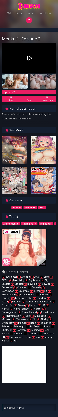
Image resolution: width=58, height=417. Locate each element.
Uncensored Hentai (20, 337)
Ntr (34, 319)
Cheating (22, 287)
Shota (47, 326)
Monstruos (22, 319)
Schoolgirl (19, 326)
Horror (37, 308)
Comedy (36, 287)
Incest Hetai (48, 312)
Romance (46, 322)
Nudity (44, 319)
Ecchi (36, 291)
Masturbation (13, 315)
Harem (30, 13)
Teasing (35, 330)
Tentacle (18, 333)
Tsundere (30, 207)
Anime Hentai (10, 223)
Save (11, 100)
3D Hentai (11, 276)
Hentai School (21, 308)
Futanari (17, 301)
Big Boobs (46, 223)
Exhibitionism (27, 294)
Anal (37, 276)
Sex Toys (34, 326)
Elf (46, 291)
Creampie (24, 291)
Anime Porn (29, 223)
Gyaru (21, 305)
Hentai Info (47, 100)
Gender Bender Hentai (38, 301)
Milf (9, 13)
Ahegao (25, 276)
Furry (19, 13)
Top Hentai (45, 13)
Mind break (41, 315)
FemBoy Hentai (24, 298)
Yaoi (38, 337)
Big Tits (18, 283)
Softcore (21, 330)
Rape (33, 322)
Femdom (41, 298)
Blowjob (46, 283)
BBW (46, 276)
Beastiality (18, 280)
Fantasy (44, 294)
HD (43, 305)
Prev (29, 100)
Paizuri (22, 322)
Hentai (20, 407)
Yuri (42, 207)
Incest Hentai (29, 312)
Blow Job (32, 283)
